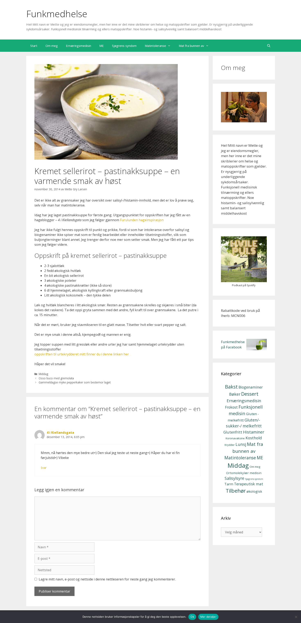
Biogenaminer (251, 387)
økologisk (254, 491)
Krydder (230, 445)
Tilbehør (236, 490)
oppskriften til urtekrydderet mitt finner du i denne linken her (81, 354)
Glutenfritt (232, 432)
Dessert (249, 394)
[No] (296, 617)
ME (101, 46)
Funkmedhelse (56, 13)
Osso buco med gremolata (56, 378)
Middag (43, 374)
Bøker (234, 394)
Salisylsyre (234, 478)
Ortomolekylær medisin (243, 473)
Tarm (228, 484)
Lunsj (240, 444)
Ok (192, 616)
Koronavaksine (235, 438)
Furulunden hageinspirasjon (142, 220)
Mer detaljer (208, 616)
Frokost (231, 407)
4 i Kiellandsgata (60, 432)
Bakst (231, 386)
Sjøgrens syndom (124, 46)
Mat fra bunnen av (191, 46)
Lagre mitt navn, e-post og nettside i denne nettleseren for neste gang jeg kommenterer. (107, 579)
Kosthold (254, 437)
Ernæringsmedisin (78, 46)
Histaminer (253, 432)
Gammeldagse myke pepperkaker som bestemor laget (75, 382)
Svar (43, 468)
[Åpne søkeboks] (269, 45)
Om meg (51, 46)
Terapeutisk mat (248, 483)
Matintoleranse (155, 46)
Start (33, 46)
